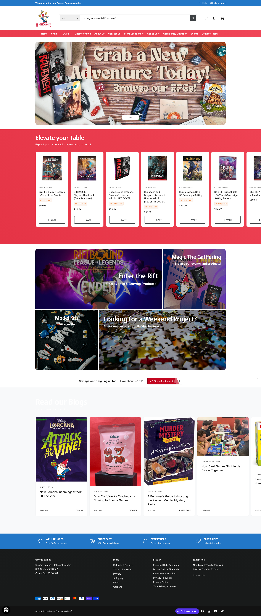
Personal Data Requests (166, 565)
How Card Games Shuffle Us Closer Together (220, 468)
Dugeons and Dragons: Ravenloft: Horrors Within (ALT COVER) (121, 195)
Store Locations (132, 33)
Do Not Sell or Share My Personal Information (166, 571)
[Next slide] (136, 117)
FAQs (116, 582)
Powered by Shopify (64, 611)
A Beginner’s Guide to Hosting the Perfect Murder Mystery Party (168, 500)
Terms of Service (122, 569)
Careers (117, 586)
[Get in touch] (214, 18)
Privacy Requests (162, 577)
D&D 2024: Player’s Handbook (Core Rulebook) (84, 195)
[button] (222, 18)
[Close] (257, 378)
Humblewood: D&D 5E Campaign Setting (190, 194)
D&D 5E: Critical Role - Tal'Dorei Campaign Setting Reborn (225, 195)
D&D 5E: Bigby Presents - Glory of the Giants (52, 194)
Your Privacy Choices (164, 586)
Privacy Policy (160, 582)
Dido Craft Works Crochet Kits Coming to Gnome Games (114, 498)
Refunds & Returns (123, 565)
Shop (54, 33)
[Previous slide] (124, 117)
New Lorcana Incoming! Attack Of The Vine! (61, 494)
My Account (220, 3)
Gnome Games (49, 611)
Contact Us (199, 575)
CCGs (66, 33)
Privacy (117, 573)
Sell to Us (152, 33)
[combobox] (139, 18)
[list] (130, 541)
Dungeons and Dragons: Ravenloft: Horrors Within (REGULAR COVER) (155, 197)
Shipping (118, 578)
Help (204, 3)
